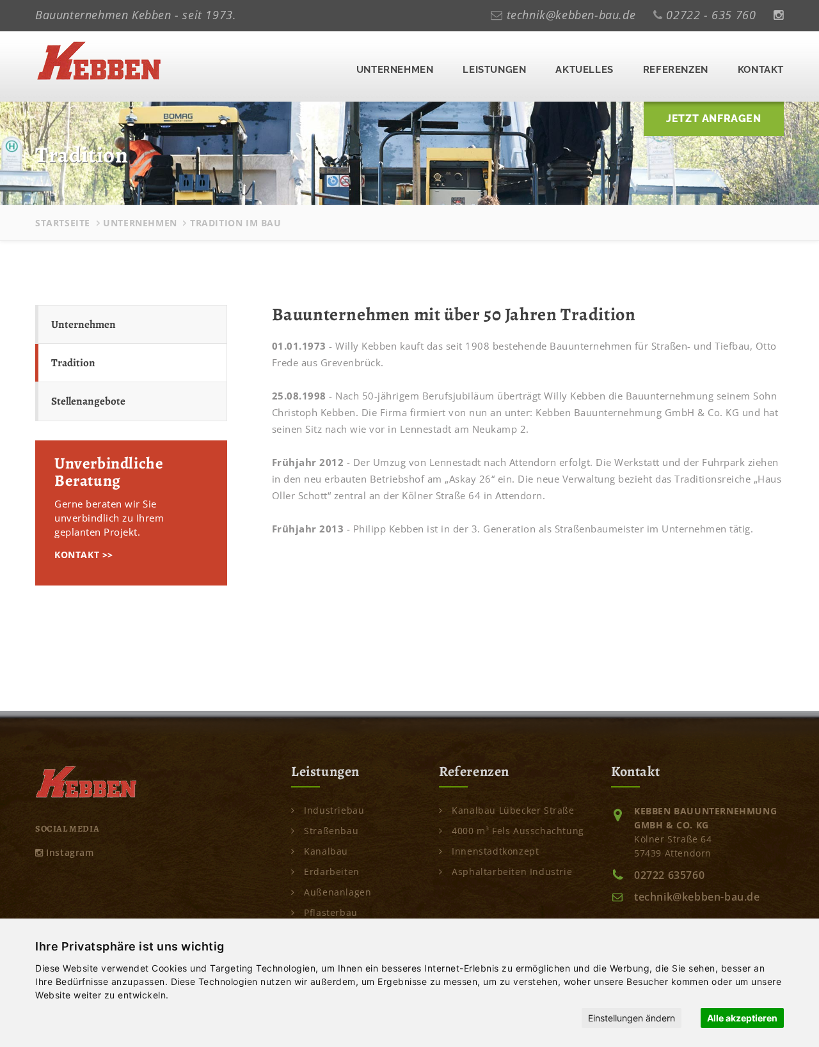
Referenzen (675, 69)
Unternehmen (395, 69)
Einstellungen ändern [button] (631, 1017)
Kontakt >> (83, 554)
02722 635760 (669, 875)
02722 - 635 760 (711, 14)
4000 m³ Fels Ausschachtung (516, 831)
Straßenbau (329, 831)
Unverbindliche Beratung (108, 472)
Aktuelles (584, 69)
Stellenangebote (88, 401)
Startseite (62, 223)
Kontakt (761, 69)
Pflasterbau (329, 912)
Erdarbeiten (330, 871)
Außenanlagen (336, 892)
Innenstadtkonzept (494, 851)
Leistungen (494, 69)
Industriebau (332, 810)
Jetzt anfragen (713, 118)
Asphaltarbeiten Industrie (510, 871)
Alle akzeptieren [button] (742, 1017)
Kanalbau (324, 851)
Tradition (73, 362)
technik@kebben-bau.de (571, 14)
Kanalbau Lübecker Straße (512, 810)
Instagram (69, 852)
